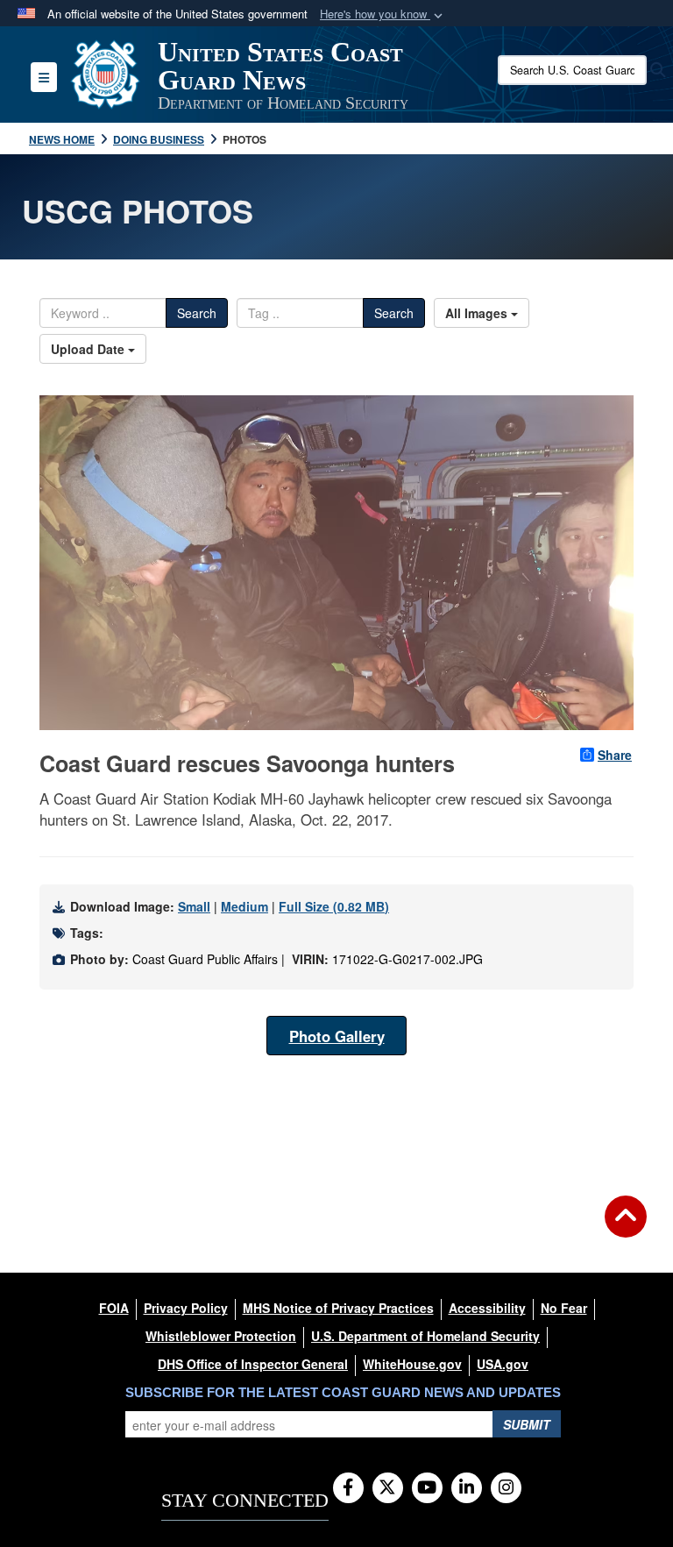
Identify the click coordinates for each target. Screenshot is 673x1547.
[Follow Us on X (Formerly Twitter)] (387, 1488)
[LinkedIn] (466, 1488)
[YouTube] (427, 1488)
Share (615, 755)
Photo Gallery (337, 1036)
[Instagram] (506, 1488)
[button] (383, 14)
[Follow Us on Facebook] (348, 1488)
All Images (478, 313)
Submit (526, 1424)
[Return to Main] (626, 1227)
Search (196, 313)
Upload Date (89, 349)
